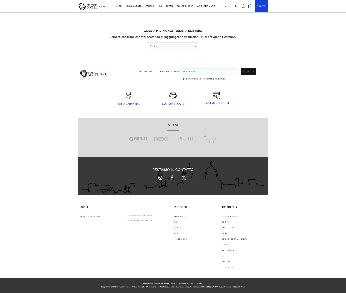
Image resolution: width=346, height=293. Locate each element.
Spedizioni (226, 244)
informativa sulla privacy (215, 78)
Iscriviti (247, 72)
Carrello (225, 233)
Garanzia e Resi (228, 250)
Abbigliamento (180, 216)
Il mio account (228, 227)
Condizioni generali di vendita (234, 239)
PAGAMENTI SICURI (216, 103)
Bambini (177, 222)
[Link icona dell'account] (236, 6)
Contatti (225, 222)
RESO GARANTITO (129, 104)
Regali (176, 233)
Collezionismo (180, 239)
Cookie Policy (227, 267)
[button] (243, 6)
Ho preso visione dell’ (205, 78)
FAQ (223, 256)
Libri (176, 227)
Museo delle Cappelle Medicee (139, 215)
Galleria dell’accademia (90, 216)
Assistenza (229, 207)
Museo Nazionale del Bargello (139, 221)
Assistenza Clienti (229, 216)
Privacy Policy (227, 261)
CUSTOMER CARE (173, 104)
